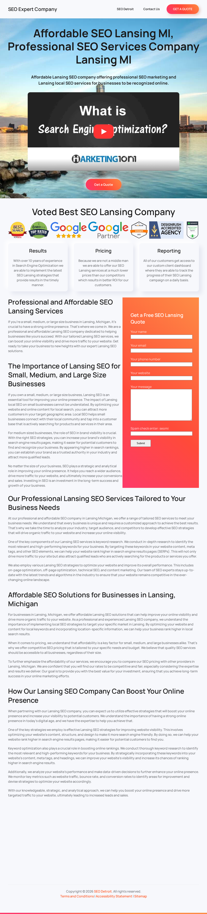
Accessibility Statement (114, 896)
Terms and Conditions (77, 896)
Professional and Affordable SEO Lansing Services (60, 306)
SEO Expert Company (32, 9)
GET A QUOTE (182, 9)
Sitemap (140, 896)
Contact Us (151, 9)
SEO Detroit (125, 9)
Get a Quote (103, 184)
